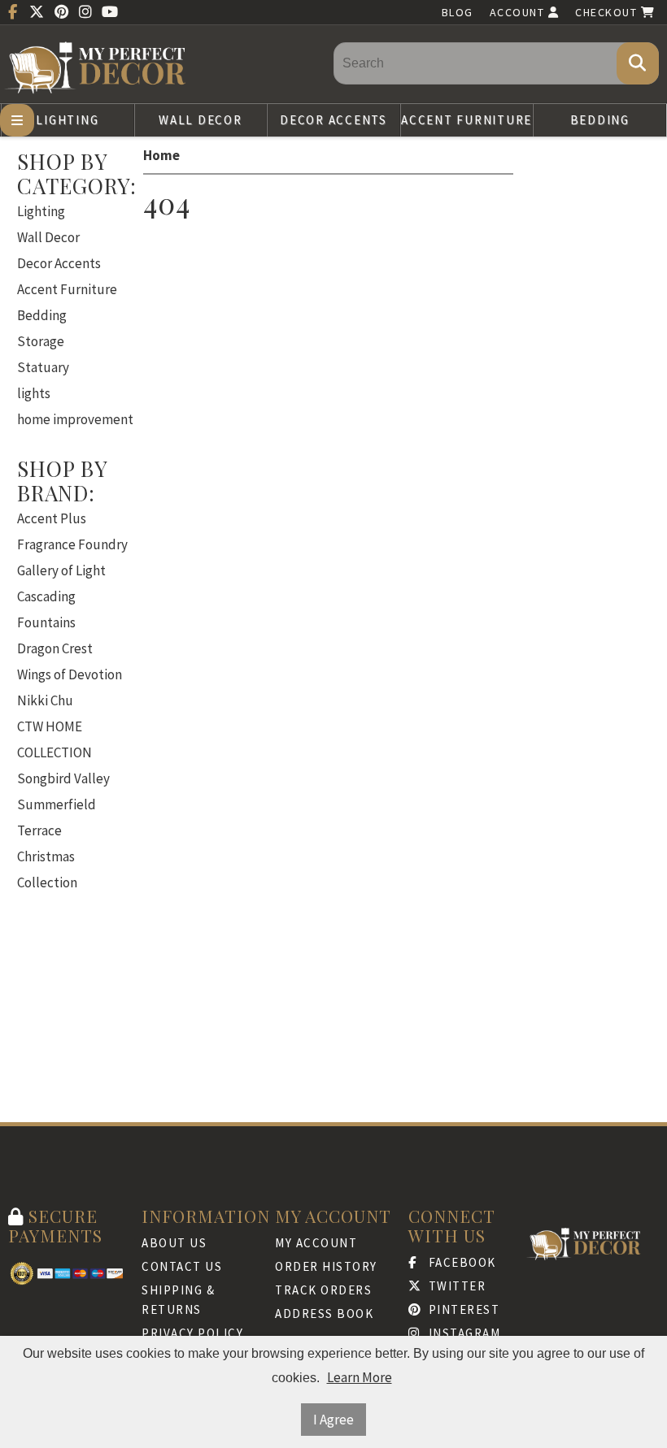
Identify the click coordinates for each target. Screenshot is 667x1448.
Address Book (324, 1313)
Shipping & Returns (178, 1299)
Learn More (359, 1377)
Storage (40, 341)
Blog (457, 12)
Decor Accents (333, 120)
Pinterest (462, 1309)
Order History (326, 1266)
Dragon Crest (55, 648)
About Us (174, 1243)
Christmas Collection (47, 869)
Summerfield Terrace (56, 817)
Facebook (460, 1262)
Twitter (455, 1286)
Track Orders (323, 1290)
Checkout (608, 12)
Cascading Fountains (46, 609)
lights (33, 393)
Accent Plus (51, 518)
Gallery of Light (61, 570)
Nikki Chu (45, 700)
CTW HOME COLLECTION (54, 739)
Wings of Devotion (69, 674)
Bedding (600, 120)
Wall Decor (200, 120)
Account (519, 12)
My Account (316, 1243)
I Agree (333, 1419)
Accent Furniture (466, 120)
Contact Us (182, 1266)
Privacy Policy (192, 1333)
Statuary (43, 367)
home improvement (75, 419)
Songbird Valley (63, 778)
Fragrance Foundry (72, 544)
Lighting (67, 120)
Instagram (462, 1333)
